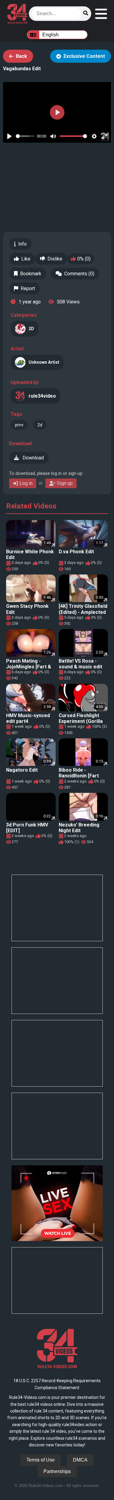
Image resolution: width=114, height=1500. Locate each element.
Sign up (65, 483)
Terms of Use (40, 1459)
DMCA (80, 1459)
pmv (19, 424)
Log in (26, 483)
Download (32, 458)
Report (28, 288)
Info (22, 244)
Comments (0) (79, 273)
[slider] (25, 136)
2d (39, 424)
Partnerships (57, 1471)
